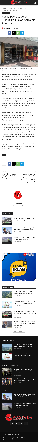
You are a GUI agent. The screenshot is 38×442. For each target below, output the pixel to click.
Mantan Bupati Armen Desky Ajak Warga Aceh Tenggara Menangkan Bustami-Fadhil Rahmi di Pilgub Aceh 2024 (28, 178)
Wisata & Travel (11, 8)
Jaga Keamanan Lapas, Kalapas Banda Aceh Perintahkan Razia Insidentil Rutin (23, 371)
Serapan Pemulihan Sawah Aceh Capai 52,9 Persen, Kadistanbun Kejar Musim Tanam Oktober (25, 323)
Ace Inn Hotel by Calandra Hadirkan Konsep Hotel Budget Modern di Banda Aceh (25, 220)
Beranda (4, 8)
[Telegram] (22, 33)
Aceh (8, 155)
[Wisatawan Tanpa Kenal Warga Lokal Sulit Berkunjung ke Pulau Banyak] (7, 230)
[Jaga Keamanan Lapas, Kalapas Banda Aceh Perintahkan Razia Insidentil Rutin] (7, 372)
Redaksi (8, 28)
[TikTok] (21, 423)
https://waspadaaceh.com (19, 205)
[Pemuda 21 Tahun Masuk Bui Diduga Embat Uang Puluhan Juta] (7, 381)
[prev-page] (3, 247)
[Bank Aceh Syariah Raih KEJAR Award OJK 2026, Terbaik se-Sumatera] (7, 304)
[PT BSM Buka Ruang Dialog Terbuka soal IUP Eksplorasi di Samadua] (7, 294)
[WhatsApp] (18, 33)
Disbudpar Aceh (5, 233)
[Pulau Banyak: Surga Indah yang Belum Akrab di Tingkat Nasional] (7, 240)
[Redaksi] (3, 28)
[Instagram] (17, 423)
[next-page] (6, 247)
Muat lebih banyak (18, 331)
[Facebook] (9, 33)
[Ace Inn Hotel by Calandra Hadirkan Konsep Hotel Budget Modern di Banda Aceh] (7, 221)
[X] (14, 33)
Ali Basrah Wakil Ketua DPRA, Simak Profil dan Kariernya (9, 176)
